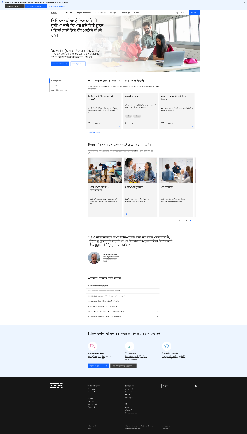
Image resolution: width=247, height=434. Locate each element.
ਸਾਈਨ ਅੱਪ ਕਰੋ (194, 13)
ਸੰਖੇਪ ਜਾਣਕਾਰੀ (91, 389)
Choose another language (57, 6)
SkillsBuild (68, 13)
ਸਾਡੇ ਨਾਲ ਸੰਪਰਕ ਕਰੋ (167, 426)
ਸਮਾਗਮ (127, 407)
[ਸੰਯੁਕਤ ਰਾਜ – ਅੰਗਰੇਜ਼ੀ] (177, 12)
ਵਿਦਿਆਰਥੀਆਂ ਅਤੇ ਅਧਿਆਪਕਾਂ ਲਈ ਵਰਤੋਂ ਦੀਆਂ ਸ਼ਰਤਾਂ (139, 426)
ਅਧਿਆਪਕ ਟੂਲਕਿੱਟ (93, 404)
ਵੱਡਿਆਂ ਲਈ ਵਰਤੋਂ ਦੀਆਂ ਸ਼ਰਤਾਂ (133, 428)
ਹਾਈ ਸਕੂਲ (112, 13)
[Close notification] (244, 2)
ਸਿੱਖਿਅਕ (127, 395)
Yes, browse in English (34, 6)
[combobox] (179, 386)
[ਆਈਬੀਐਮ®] (54, 12)
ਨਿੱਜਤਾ (89, 428)
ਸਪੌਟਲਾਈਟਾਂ (128, 410)
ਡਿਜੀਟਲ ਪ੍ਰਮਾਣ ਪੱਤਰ (131, 413)
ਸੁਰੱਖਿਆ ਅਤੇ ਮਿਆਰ (93, 426)
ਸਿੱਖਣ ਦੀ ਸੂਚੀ (91, 392)
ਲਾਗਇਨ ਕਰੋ (184, 13)
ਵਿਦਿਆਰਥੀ (128, 392)
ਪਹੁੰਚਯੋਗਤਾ (165, 428)
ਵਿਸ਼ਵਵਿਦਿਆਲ (98, 13)
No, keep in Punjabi (12, 6)
